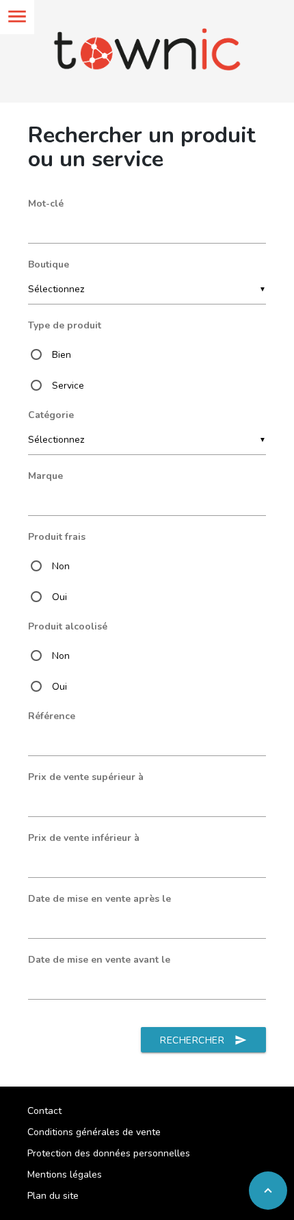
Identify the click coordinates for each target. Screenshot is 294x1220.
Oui (59, 596)
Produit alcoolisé (67, 626)
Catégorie (51, 414)
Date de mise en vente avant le (99, 959)
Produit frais (56, 536)
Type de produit (64, 325)
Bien (61, 354)
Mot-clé (46, 203)
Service (68, 385)
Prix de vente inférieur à (83, 837)
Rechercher (203, 1040)
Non (61, 566)
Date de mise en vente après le (99, 898)
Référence (51, 716)
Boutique (48, 264)
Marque (45, 475)
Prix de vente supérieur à (86, 776)
